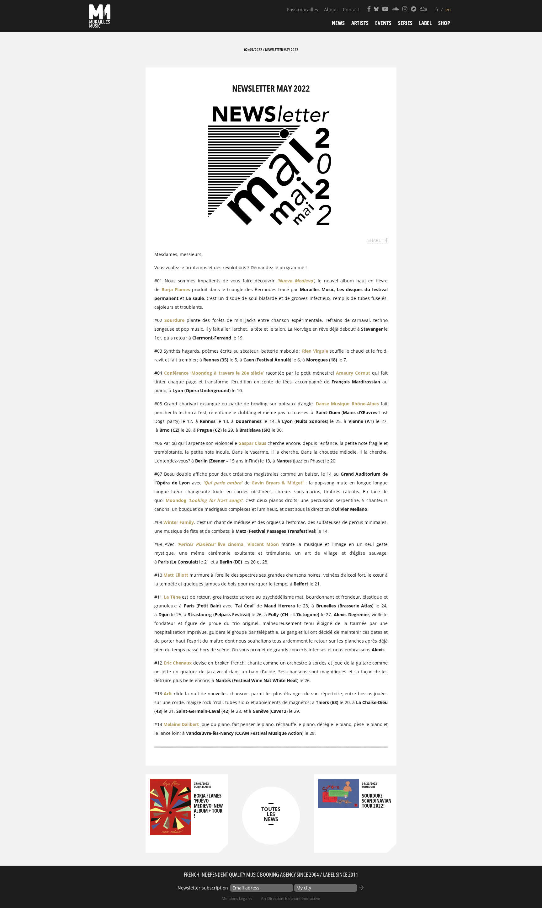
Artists (360, 23)
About (330, 9)
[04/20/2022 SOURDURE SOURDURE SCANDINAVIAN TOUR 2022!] (338, 805)
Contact (351, 9)
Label (425, 23)
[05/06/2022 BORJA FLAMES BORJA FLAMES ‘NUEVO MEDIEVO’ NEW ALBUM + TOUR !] (170, 832)
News (338, 23)
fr (437, 9)
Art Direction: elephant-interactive (290, 898)
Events (383, 23)
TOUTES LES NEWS (270, 814)
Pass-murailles (302, 9)
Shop (444, 23)
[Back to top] (524, 890)
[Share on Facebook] (386, 240)
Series (405, 23)
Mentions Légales (237, 898)
